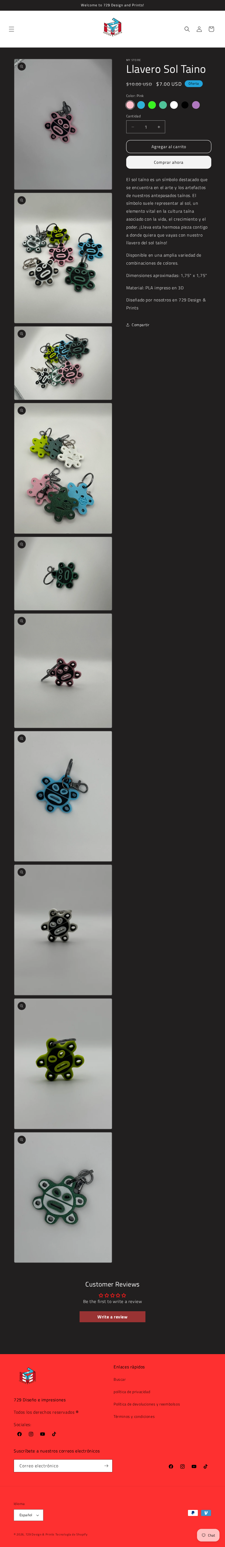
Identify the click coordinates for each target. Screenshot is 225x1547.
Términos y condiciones (134, 1416)
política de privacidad (132, 1391)
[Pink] (130, 105)
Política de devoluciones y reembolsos (147, 1404)
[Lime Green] (152, 105)
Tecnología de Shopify (71, 1534)
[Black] (185, 105)
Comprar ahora (169, 162)
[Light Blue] (141, 105)
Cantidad (133, 116)
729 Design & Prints (40, 1534)
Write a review (112, 1316)
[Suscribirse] (106, 1465)
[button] (11, 29)
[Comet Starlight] (163, 105)
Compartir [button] (140, 325)
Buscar (120, 1379)
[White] (174, 105)
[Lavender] (196, 105)
